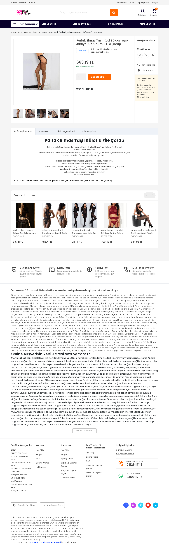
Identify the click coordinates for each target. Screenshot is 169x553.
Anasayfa (15, 32)
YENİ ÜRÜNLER (49, 24)
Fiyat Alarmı (148, 70)
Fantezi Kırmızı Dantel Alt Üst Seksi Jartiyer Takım (112, 231)
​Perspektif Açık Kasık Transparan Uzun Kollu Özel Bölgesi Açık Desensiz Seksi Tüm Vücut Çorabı (84, 231)
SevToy (82, 50)
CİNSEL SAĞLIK (115, 24)
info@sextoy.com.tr (125, 453)
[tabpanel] (84, 160)
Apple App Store (55, 505)
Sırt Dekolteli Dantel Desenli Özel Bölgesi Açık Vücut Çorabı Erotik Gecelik (143, 231)
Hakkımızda (122, 2)
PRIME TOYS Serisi (19, 453)
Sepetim (154, 12)
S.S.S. (132, 2)
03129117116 (30, 2)
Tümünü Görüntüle (83, 430)
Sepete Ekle (98, 77)
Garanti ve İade (68, 477)
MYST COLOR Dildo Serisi (19, 458)
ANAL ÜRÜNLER (147, 24)
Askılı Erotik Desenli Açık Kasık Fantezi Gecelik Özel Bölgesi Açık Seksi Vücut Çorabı (54, 231)
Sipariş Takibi (143, 2)
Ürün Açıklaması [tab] (23, 131)
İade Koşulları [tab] (89, 131)
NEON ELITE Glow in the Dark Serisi (21, 470)
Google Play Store (26, 505)
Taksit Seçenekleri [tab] (65, 131)
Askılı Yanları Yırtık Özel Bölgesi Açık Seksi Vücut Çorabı (24, 231)
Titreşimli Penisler (19, 474)
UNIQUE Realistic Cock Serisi (21, 464)
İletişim (155, 2)
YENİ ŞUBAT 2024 (82, 24)
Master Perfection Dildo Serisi (21, 486)
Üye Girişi (40, 450)
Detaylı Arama (42, 463)
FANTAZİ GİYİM (30, 32)
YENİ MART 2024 (18, 478)
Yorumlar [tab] (44, 131)
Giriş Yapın (142, 15)
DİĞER (13, 450)
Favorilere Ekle (148, 65)
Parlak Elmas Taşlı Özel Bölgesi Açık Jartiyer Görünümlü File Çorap (58, 180)
